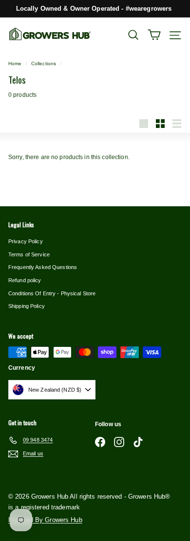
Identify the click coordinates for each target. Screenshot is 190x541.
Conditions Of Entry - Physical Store (51, 293)
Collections (43, 63)
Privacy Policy (25, 241)
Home (14, 63)
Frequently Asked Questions (42, 267)
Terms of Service (29, 254)
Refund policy (24, 280)
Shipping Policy (26, 306)
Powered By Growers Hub (45, 519)
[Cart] (154, 34)
